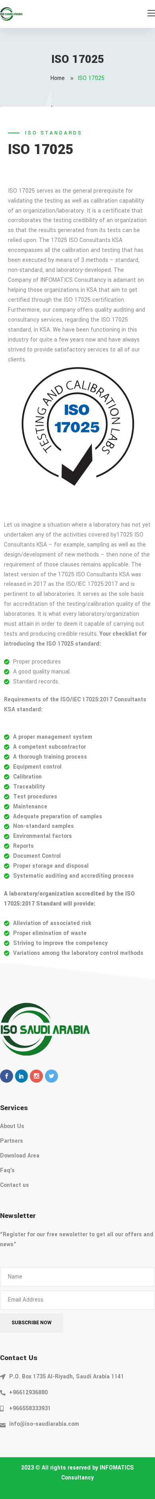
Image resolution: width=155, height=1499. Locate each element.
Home (57, 78)
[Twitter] (51, 1076)
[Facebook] (6, 1076)
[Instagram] (36, 1076)
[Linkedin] (21, 1076)
